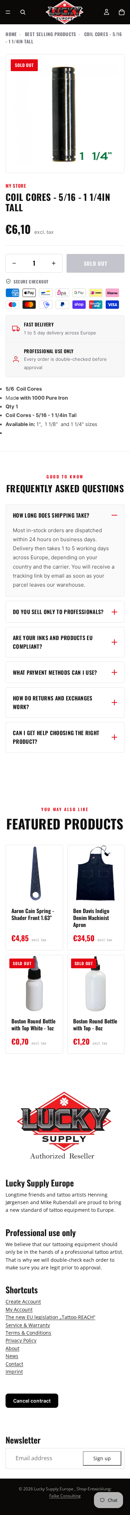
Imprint (14, 1371)
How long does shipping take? (51, 515)
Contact (14, 1364)
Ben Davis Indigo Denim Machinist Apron (91, 917)
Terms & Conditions (28, 1332)
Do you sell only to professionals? (58, 611)
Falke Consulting (65, 1496)
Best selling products (50, 34)
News (12, 1356)
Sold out (95, 263)
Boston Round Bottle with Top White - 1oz (33, 1024)
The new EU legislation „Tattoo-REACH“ (50, 1317)
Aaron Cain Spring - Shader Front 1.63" (32, 914)
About (12, 1348)
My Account (19, 1309)
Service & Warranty (28, 1325)
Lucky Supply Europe (53, 1489)
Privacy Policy (21, 1340)
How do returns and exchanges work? (53, 702)
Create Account (23, 1302)
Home (11, 34)
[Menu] (8, 12)
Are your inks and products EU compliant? (53, 642)
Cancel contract (32, 1401)
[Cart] (121, 12)
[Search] (23, 12)
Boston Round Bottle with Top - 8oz (95, 1024)
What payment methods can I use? (55, 672)
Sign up (102, 1458)
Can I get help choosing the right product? (56, 737)
